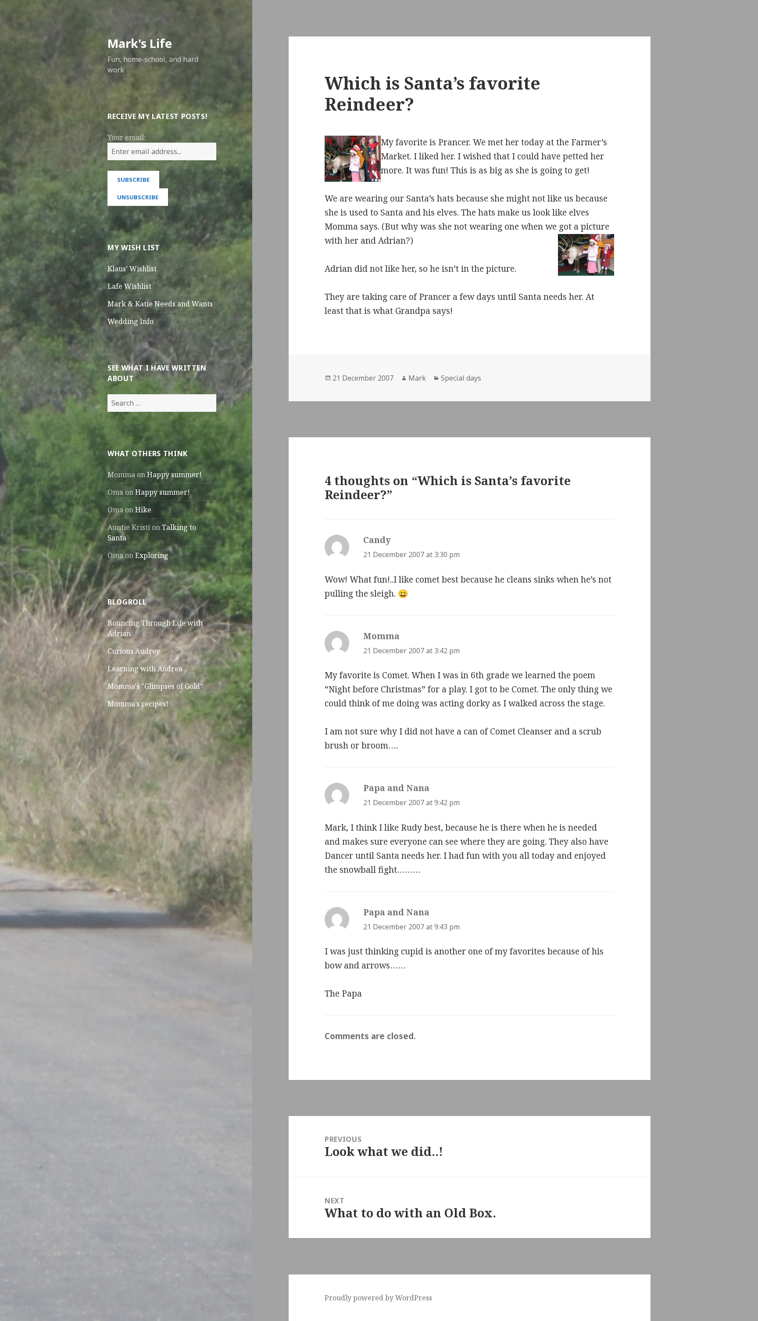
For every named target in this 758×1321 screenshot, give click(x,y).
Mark (417, 378)
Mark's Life (139, 43)
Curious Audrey (133, 651)
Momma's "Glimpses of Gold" (155, 686)
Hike (143, 510)
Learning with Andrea (144, 668)
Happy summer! (174, 474)
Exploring (151, 555)
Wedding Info (130, 321)
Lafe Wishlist (129, 286)
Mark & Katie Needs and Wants (160, 304)
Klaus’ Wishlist (132, 269)
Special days (461, 378)
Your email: (126, 137)
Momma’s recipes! (137, 704)
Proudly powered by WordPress (378, 1298)
